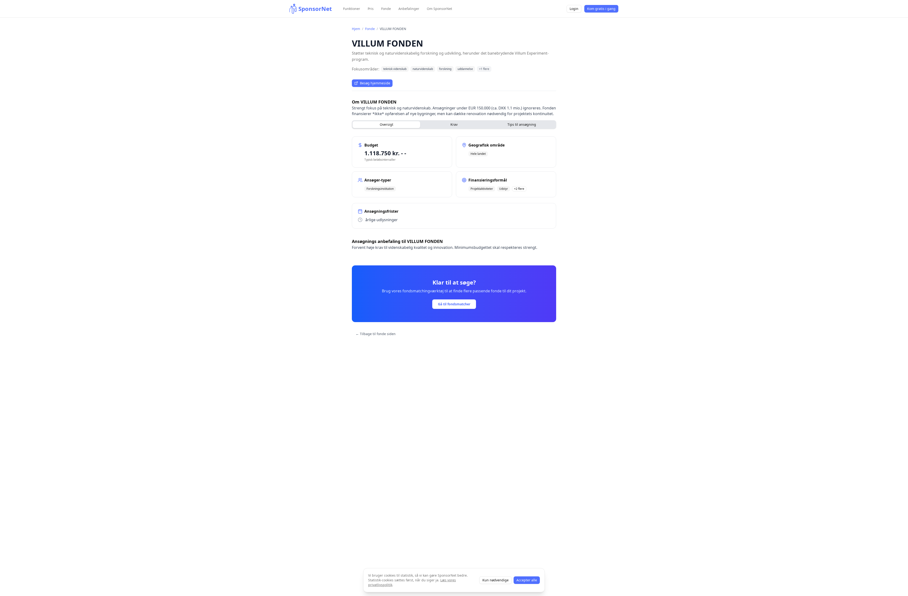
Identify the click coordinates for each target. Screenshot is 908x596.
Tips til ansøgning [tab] (521, 124)
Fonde (370, 28)
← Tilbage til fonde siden (376, 334)
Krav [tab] (454, 124)
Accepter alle (526, 580)
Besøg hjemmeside (375, 83)
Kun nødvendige (495, 580)
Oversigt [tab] (386, 124)
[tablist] (454, 124)
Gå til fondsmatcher (454, 304)
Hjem (356, 28)
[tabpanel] (454, 182)
